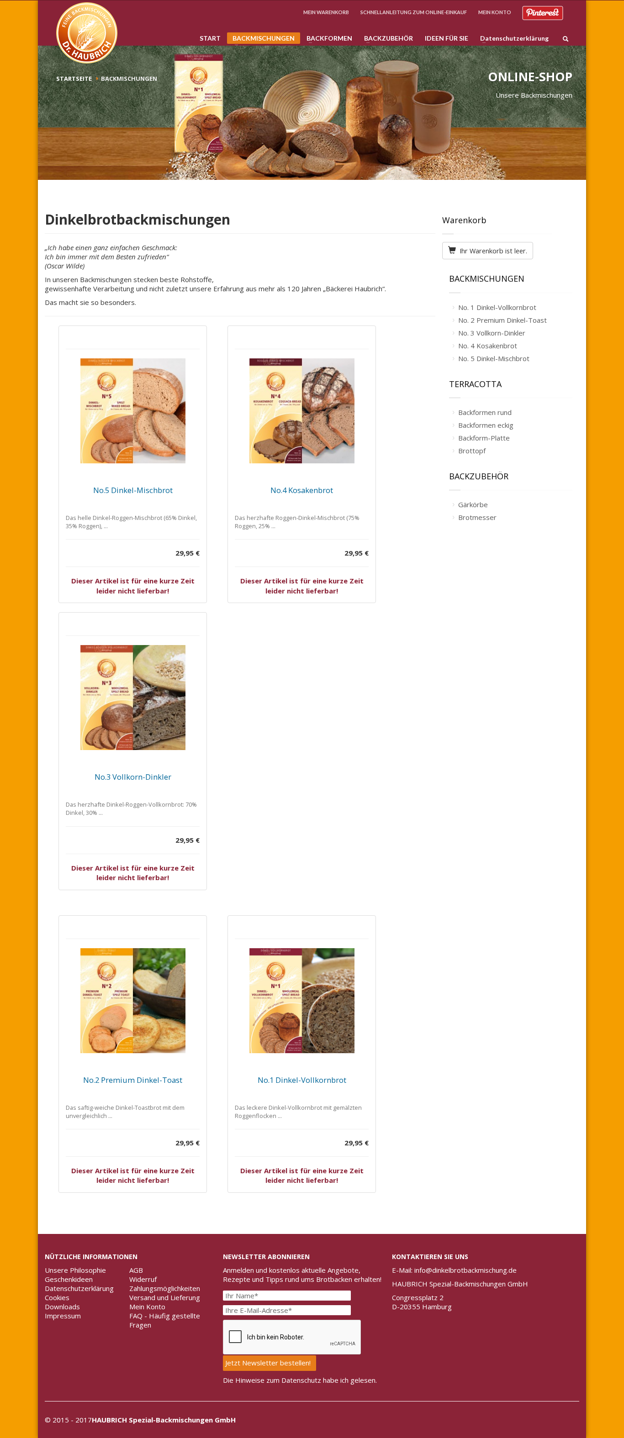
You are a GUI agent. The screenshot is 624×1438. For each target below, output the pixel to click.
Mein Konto (147, 1306)
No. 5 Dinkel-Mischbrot (493, 358)
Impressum (63, 1315)
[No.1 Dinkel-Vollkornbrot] (302, 1000)
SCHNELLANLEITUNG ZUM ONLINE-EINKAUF (413, 12)
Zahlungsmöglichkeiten (164, 1288)
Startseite (74, 78)
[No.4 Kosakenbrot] (302, 410)
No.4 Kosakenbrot (301, 490)
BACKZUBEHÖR (386, 38)
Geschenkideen (69, 1279)
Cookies (57, 1297)
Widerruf (143, 1279)
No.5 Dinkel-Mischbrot (133, 490)
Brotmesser (477, 517)
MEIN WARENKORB (326, 12)
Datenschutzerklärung (512, 38)
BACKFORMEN (326, 38)
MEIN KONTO (494, 12)
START (210, 38)
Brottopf (472, 450)
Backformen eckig (485, 425)
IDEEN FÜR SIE (446, 38)
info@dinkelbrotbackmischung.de (465, 1270)
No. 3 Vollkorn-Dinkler (491, 332)
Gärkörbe (473, 504)
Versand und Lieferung (164, 1297)
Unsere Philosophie (75, 1270)
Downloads (62, 1306)
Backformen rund (485, 412)
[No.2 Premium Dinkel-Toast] (133, 1000)
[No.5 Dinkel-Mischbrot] (133, 410)
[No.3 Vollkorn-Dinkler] (133, 697)
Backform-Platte (484, 437)
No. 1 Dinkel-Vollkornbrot (497, 307)
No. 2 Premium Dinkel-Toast (502, 320)
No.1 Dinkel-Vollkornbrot (302, 1080)
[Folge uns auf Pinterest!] (542, 12)
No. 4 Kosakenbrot (487, 345)
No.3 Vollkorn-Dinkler (133, 776)
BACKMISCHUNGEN (261, 39)
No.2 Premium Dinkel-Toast (132, 1080)
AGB (136, 1270)
